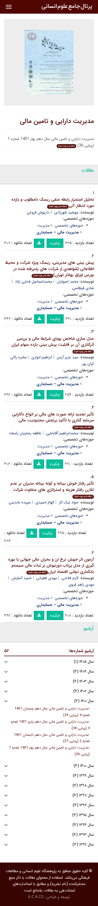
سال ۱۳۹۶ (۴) (83, 805)
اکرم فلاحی (70, 578)
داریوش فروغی (38, 212)
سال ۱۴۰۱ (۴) (84, 701)
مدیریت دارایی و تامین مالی (57, 121)
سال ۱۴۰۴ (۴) (83, 672)
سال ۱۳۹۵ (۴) (83, 815)
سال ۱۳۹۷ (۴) (83, 795)
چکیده (55, 243)
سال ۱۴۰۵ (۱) (84, 662)
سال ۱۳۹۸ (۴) (83, 785)
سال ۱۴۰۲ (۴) (83, 691)
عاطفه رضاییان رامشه (25, 433)
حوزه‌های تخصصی (69, 225)
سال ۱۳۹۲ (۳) (83, 845)
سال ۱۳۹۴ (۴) (83, 825)
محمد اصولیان (67, 281)
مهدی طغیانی (46, 578)
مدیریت (43, 225)
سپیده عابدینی (20, 502)
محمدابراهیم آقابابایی (62, 433)
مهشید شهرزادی (66, 212)
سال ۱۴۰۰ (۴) (84, 766)
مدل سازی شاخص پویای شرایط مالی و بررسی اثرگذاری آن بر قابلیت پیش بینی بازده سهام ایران (52, 344)
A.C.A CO (36, 897)
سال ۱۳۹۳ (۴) (83, 835)
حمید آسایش (21, 578)
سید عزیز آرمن (67, 357)
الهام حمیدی (44, 502)
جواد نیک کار (68, 502)
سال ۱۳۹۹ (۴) (83, 776)
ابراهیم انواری (41, 357)
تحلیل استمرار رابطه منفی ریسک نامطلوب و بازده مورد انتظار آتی (52, 202)
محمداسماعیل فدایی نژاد (33, 281)
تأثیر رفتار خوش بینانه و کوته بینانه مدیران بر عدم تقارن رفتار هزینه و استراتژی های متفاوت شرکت (52, 489)
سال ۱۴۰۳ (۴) (83, 681)
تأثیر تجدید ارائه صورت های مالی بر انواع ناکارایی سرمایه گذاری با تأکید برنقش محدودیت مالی (53, 420)
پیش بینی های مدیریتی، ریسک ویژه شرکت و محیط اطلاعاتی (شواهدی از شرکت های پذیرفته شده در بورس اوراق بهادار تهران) (49, 268)
